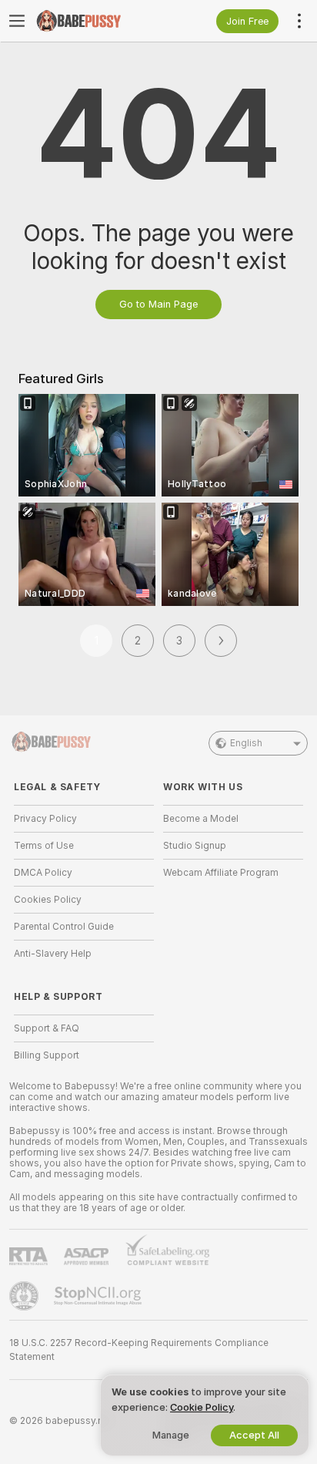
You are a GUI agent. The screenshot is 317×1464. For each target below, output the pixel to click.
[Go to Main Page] (96, 21)
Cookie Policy (201, 1407)
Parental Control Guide (64, 926)
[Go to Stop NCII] (99, 1296)
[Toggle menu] (17, 21)
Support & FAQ (46, 1028)
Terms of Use (44, 845)
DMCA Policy (43, 872)
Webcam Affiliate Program (221, 872)
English (246, 743)
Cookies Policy (48, 899)
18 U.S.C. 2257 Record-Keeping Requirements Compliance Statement (139, 1350)
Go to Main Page (158, 304)
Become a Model (201, 818)
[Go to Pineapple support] (25, 1296)
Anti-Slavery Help (53, 953)
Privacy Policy (45, 818)
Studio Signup (194, 845)
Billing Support (46, 1055)
